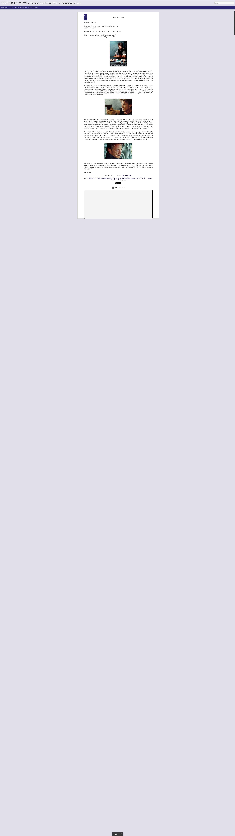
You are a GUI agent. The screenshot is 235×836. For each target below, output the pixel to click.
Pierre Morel (139, 178)
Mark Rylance (131, 178)
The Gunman (118, 17)
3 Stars (91, 178)
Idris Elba (105, 178)
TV (26, 7)
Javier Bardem (122, 178)
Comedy (35, 7)
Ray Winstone (148, 178)
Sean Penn (114, 180)
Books (30, 7)
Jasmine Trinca (112, 178)
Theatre (17, 7)
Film (12, 7)
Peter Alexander (126, 175)
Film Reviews (98, 178)
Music (22, 7)
